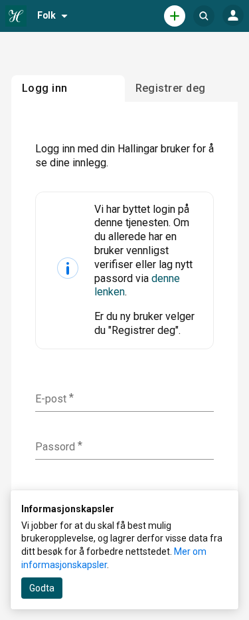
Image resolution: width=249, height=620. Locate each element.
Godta (41, 588)
